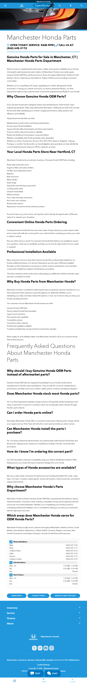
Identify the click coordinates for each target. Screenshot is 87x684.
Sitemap (31, 660)
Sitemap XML (40, 660)
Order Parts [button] (16, 595)
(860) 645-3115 (72, 548)
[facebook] (46, 648)
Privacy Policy (12, 660)
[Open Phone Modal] (59, 6)
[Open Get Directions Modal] (70, 6)
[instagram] (51, 648)
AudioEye (50, 660)
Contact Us (22, 660)
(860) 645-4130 (72, 551)
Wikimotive (74, 660)
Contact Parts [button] (38, 595)
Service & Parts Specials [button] (65, 595)
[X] (34, 648)
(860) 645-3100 (72, 545)
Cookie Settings (43, 664)
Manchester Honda (51, 668)
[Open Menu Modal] (5, 6)
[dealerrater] (40, 648)
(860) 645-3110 (72, 556)
